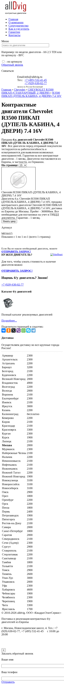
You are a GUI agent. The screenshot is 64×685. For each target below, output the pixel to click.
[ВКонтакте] (3, 330)
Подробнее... (9, 320)
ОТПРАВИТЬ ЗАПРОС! (16, 251)
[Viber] (18, 330)
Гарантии (14, 32)
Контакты (14, 35)
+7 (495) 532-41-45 (36, 80)
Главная (13, 19)
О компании (16, 22)
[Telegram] (33, 330)
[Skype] (28, 330)
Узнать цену (9, 221)
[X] (13, 330)
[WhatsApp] (23, 330)
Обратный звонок (12, 64)
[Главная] (15, 13)
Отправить (8, 681)
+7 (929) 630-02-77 (36, 83)
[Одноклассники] (8, 330)
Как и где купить (19, 28)
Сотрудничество (18, 25)
